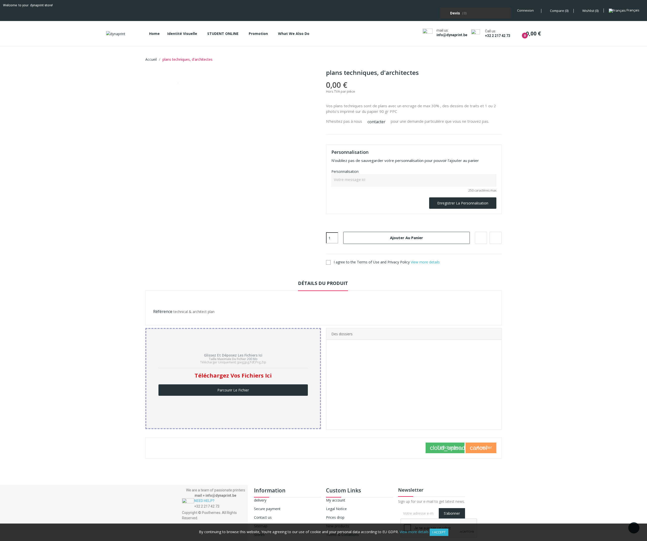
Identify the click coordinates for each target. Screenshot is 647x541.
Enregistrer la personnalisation (462, 203)
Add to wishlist (481, 238)
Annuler (481, 447)
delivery (260, 500)
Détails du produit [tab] (323, 283)
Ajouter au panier (406, 237)
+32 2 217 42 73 (497, 35)
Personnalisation (345, 171)
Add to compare (496, 238)
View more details (425, 262)
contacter (376, 121)
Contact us (263, 517)
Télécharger (447, 447)
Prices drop (335, 517)
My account (335, 500)
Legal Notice (336, 508)
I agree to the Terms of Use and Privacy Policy (386, 262)
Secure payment (267, 508)
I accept (439, 532)
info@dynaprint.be (451, 35)
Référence (162, 311)
